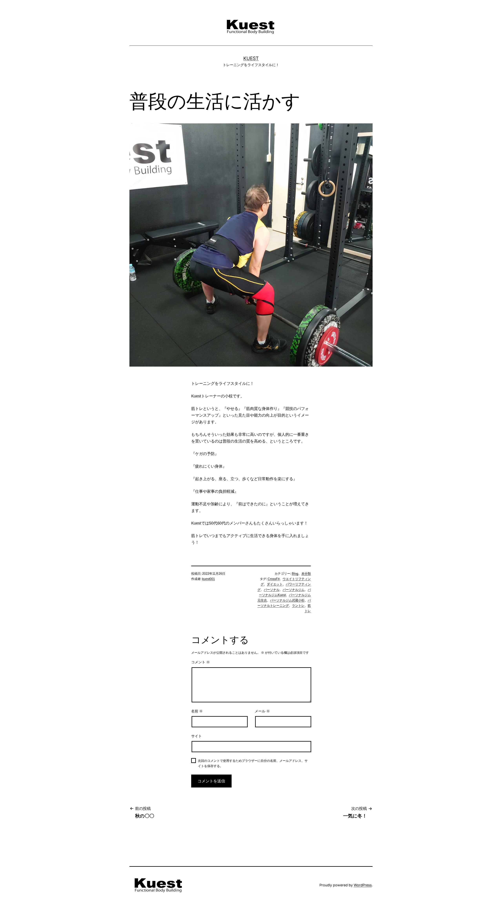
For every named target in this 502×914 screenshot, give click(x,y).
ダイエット (275, 584)
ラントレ (298, 605)
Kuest (251, 58)
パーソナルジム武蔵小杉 (287, 600)
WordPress (363, 885)
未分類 (306, 573)
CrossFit (273, 579)
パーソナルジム (294, 589)
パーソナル (271, 589)
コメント (200, 662)
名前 (197, 711)
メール (262, 711)
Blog (295, 573)
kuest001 (208, 579)
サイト (196, 736)
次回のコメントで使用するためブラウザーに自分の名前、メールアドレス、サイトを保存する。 (253, 763)
